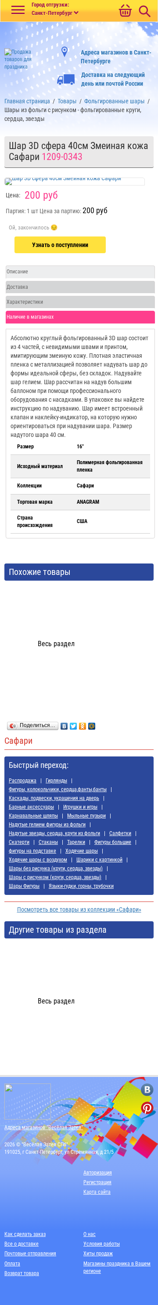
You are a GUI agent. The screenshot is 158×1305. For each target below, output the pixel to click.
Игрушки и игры (80, 807)
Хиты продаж (98, 1253)
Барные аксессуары (31, 807)
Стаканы (48, 842)
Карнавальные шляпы (33, 816)
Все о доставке (21, 1244)
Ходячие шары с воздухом (38, 860)
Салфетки (120, 833)
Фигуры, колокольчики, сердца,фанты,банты (58, 789)
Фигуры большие (112, 842)
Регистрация (97, 1182)
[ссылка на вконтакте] (147, 1089)
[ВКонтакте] (64, 723)
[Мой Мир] (92, 723)
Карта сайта (97, 1192)
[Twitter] (73, 723)
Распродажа (22, 781)
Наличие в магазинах (30, 317)
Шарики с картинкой (99, 860)
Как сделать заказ (25, 1234)
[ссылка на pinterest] (147, 1107)
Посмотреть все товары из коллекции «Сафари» (79, 909)
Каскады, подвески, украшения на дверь (54, 798)
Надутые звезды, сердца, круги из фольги (54, 833)
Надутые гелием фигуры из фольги (47, 825)
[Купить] (33, 227)
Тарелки (76, 842)
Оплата (12, 1264)
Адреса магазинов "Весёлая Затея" (43, 1127)
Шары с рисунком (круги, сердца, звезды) (55, 877)
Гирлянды (56, 781)
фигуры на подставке (32, 851)
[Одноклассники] (82, 723)
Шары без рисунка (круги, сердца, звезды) (56, 868)
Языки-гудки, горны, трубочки (81, 886)
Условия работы (101, 1244)
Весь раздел (56, 644)
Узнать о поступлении (60, 244)
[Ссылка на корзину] (125, 11)
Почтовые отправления (30, 1253)
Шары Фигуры (24, 886)
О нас (89, 1234)
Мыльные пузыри (86, 816)
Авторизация (97, 1173)
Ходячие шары (81, 851)
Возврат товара (21, 1273)
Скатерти (19, 842)
